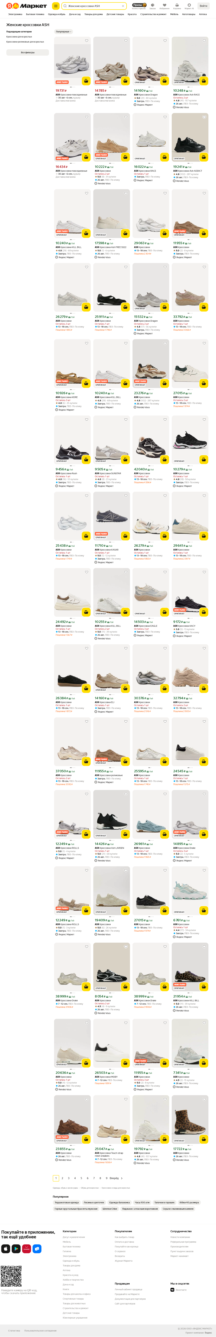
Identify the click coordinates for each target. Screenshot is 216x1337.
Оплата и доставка (124, 1242)
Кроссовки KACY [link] (184, 626)
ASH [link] (58, 95)
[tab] (15, 14)
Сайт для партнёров (125, 1303)
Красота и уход (70, 1275)
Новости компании (180, 1237)
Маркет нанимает (179, 1256)
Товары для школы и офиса (76, 1294)
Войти (203, 5)
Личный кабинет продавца (128, 1289)
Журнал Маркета (123, 1261)
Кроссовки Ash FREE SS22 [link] (110, 247)
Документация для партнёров (130, 1299)
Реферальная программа (183, 1242)
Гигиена (67, 1251)
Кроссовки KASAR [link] (106, 549)
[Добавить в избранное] (86, 41)
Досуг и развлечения (74, 1237)
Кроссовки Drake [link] (184, 848)
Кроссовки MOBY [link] (106, 1077)
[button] (63, 31)
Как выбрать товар (124, 1237)
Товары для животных (74, 1303)
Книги (66, 1289)
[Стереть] (123, 6)
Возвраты (120, 1256)
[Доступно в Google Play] (16, 1252)
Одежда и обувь (71, 1261)
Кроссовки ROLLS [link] (67, 848)
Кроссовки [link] (103, 171)
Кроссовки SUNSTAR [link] (108, 473)
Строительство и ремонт (76, 1308)
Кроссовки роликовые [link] (109, 775)
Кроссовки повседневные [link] (71, 94)
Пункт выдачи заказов (182, 1251)
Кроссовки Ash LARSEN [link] (109, 848)
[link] (67, 1202)
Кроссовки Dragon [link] (146, 94)
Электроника (69, 1256)
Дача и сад (68, 1284)
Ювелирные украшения (75, 1317)
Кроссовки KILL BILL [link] (69, 247)
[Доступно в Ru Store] (37, 1252)
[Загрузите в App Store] (5, 1252)
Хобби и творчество (73, 1280)
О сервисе (120, 1251)
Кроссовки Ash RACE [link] (186, 94)
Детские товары (71, 1313)
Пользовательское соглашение (40, 1330)
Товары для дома (71, 1265)
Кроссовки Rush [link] (66, 473)
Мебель (67, 1242)
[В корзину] (86, 81)
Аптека (66, 1270)
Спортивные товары (73, 1298)
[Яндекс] (208, 1332)
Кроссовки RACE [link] (145, 171)
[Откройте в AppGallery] (26, 1252)
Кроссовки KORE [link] (67, 397)
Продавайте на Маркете (127, 1294)
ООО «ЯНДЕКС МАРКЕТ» (199, 1328)
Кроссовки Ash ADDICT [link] (187, 171)
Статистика (14, 1330)
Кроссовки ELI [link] (104, 702)
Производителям (179, 1246)
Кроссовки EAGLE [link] (145, 626)
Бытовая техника (71, 1246)
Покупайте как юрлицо (126, 1246)
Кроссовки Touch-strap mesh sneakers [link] (109, 1154)
